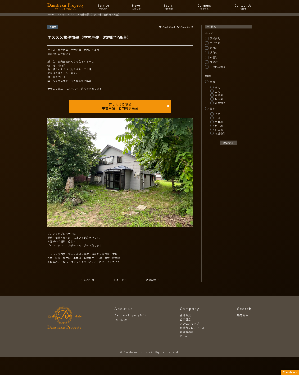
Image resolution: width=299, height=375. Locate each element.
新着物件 (242, 315)
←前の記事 (87, 280)
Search (169, 7)
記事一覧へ (120, 280)
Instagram (121, 319)
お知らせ (62, 14)
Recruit (185, 336)
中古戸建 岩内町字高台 (120, 108)
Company (204, 7)
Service (103, 7)
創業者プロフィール (192, 327)
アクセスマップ (189, 323)
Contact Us (243, 7)
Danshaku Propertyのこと (131, 315)
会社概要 (185, 315)
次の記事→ (152, 280)
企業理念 (185, 319)
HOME (50, 14)
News (136, 7)
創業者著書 (187, 332)
